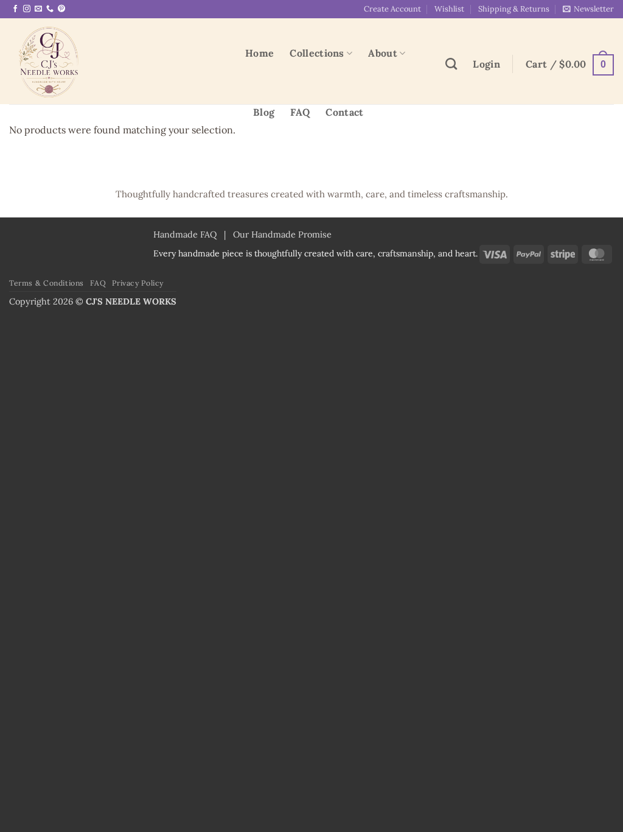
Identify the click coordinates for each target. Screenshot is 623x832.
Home (259, 53)
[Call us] (50, 9)
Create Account (392, 9)
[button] (588, 8)
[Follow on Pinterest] (61, 9)
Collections (317, 53)
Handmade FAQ (185, 234)
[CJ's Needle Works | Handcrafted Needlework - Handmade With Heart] (118, 61)
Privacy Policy (138, 282)
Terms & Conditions (46, 282)
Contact (344, 112)
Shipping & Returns (513, 9)
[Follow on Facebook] (15, 9)
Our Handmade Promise (282, 234)
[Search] (451, 64)
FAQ (300, 112)
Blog (263, 112)
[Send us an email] (38, 9)
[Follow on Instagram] (26, 9)
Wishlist (449, 9)
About (382, 53)
